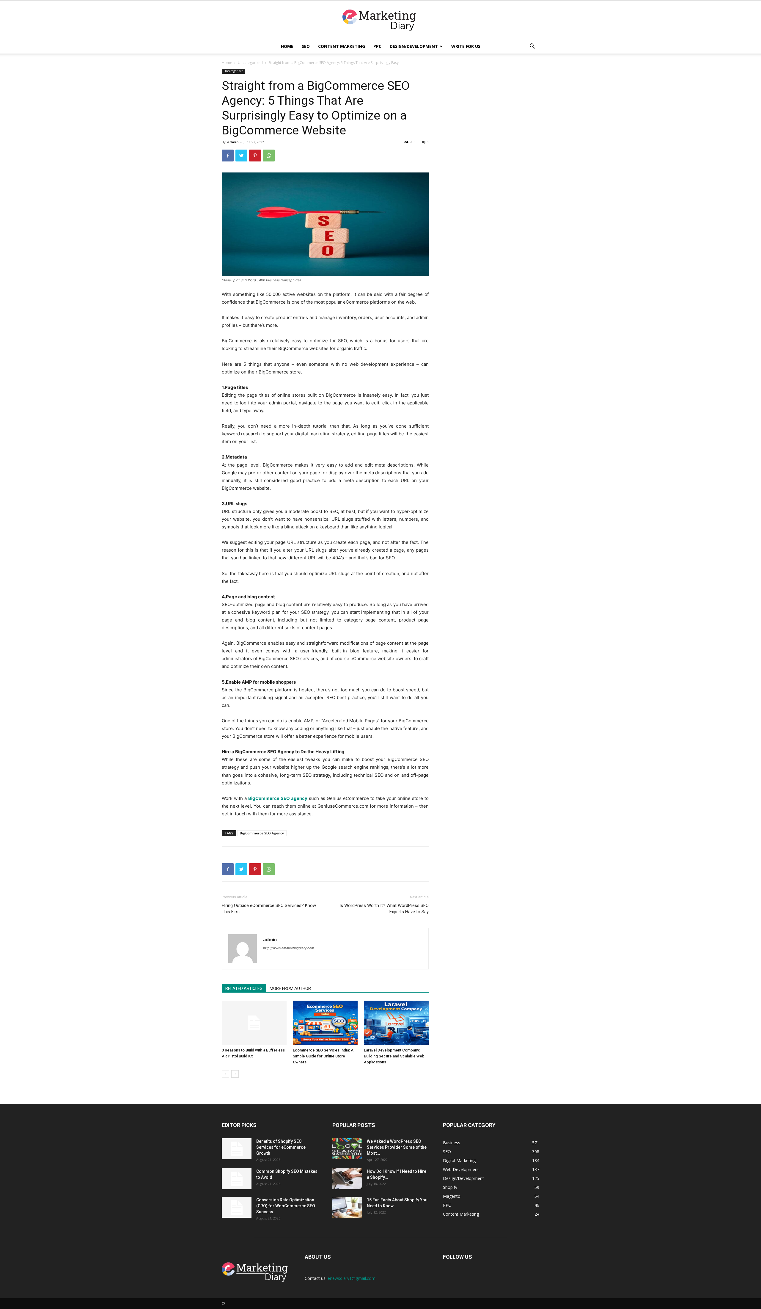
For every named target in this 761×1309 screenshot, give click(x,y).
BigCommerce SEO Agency (262, 833)
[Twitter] (241, 155)
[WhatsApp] (269, 155)
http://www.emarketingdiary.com (288, 948)
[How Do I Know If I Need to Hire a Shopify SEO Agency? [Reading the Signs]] (347, 1178)
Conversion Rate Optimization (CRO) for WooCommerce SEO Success (285, 1205)
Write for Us (465, 46)
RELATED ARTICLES (243, 988)
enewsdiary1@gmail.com (351, 1278)
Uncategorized (250, 62)
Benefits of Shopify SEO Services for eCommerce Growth (281, 1147)
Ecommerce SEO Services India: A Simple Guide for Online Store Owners (323, 1056)
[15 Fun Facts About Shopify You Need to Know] (347, 1207)
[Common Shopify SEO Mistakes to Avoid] (236, 1178)
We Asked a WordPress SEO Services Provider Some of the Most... (397, 1147)
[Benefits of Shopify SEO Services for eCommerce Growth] (236, 1148)
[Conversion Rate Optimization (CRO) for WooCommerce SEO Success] (236, 1207)
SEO (306, 46)
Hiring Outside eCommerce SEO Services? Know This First (269, 908)
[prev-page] (225, 1074)
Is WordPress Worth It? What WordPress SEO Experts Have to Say (384, 908)
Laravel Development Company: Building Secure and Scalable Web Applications (394, 1056)
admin (233, 142)
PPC (377, 46)
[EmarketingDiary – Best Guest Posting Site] (380, 20)
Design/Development (414, 46)
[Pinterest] (255, 155)
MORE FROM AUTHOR (290, 988)
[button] (532, 47)
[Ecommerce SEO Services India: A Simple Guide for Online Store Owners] (325, 1023)
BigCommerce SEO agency (277, 798)
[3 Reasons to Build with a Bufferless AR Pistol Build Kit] (254, 1023)
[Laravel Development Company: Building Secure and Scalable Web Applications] (396, 1023)
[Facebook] (228, 155)
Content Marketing (341, 46)
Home (287, 46)
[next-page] (235, 1074)
